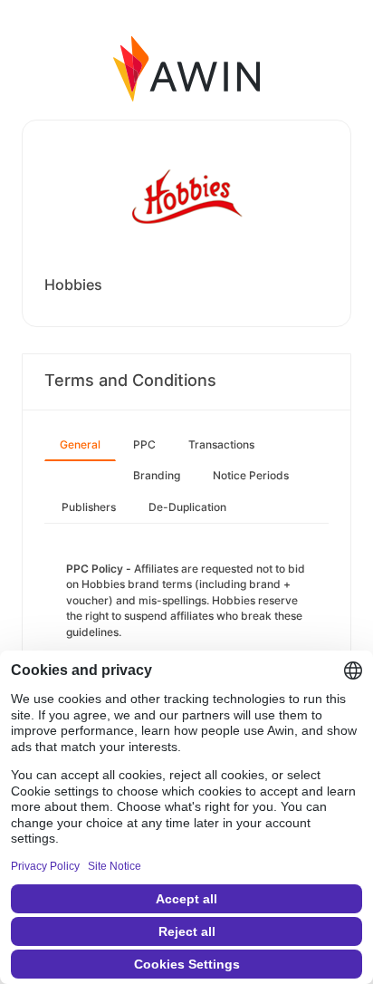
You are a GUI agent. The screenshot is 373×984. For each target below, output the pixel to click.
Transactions (221, 444)
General (80, 444)
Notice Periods (251, 475)
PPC (144, 444)
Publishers (89, 507)
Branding (156, 475)
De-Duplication (187, 507)
